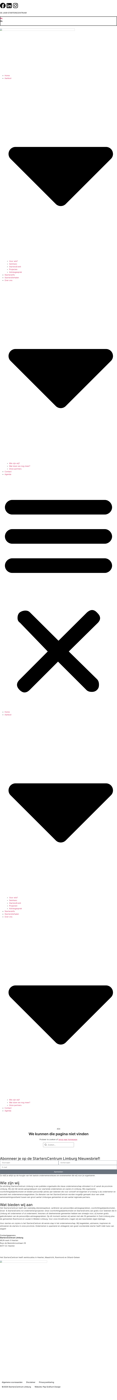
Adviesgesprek (15, 272)
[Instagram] (15, 5)
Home (7, 75)
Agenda (8, 474)
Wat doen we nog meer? (19, 466)
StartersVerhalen (12, 277)
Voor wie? (13, 261)
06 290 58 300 (6, 1250)
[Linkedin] (9, 5)
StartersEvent (15, 266)
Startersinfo (10, 275)
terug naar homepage (67, 1139)
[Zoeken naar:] (58, 1144)
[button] (58, 21)
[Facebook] (3, 5)
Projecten (13, 269)
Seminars (13, 264)
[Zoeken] (46, 1145)
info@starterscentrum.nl (10, 1253)
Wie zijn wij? (14, 463)
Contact (8, 471)
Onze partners (15, 469)
